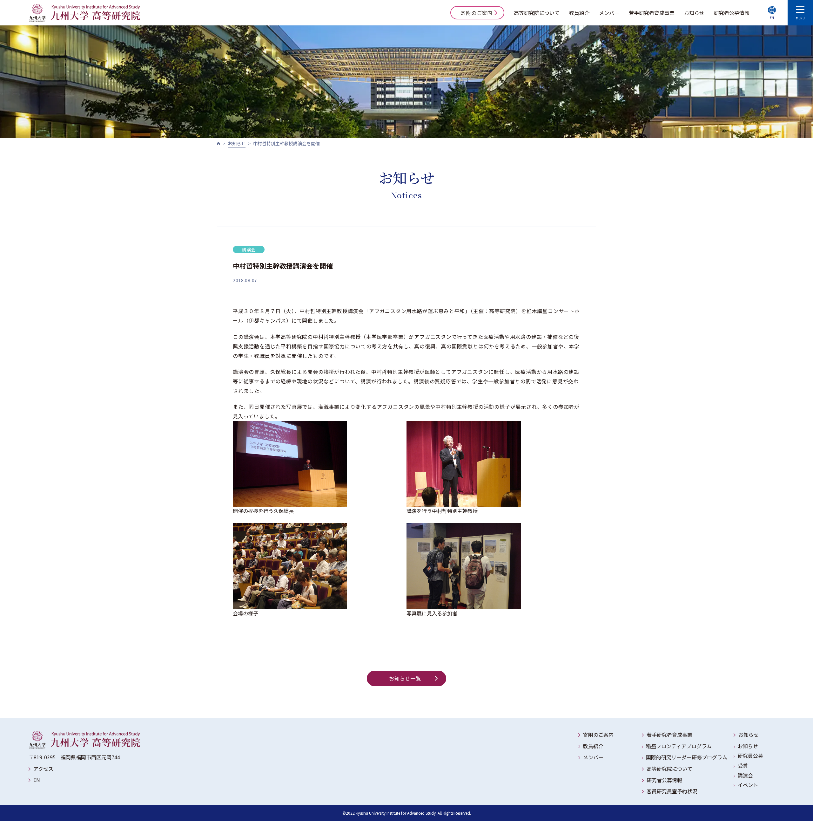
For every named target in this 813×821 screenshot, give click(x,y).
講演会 (745, 775)
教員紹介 (579, 13)
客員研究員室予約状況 (672, 791)
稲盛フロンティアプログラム (679, 746)
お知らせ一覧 (405, 678)
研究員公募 (750, 755)
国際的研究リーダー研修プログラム (686, 757)
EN (36, 780)
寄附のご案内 (476, 13)
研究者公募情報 (731, 13)
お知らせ (694, 13)
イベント (748, 785)
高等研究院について (537, 13)
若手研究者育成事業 (652, 13)
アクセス (43, 768)
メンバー (609, 13)
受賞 (743, 765)
